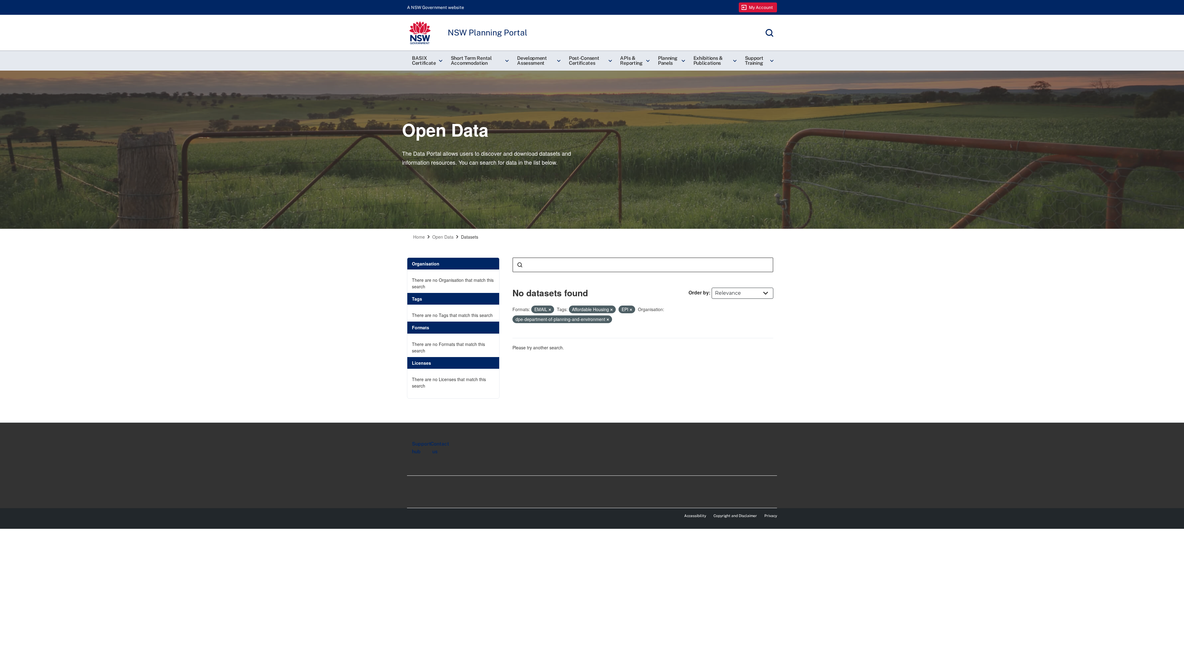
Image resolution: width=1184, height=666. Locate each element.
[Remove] (550, 309)
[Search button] (519, 264)
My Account (761, 7)
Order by (699, 292)
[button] (426, 61)
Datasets (469, 237)
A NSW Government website (435, 7)
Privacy (770, 516)
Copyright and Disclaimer (735, 516)
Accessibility (695, 516)
